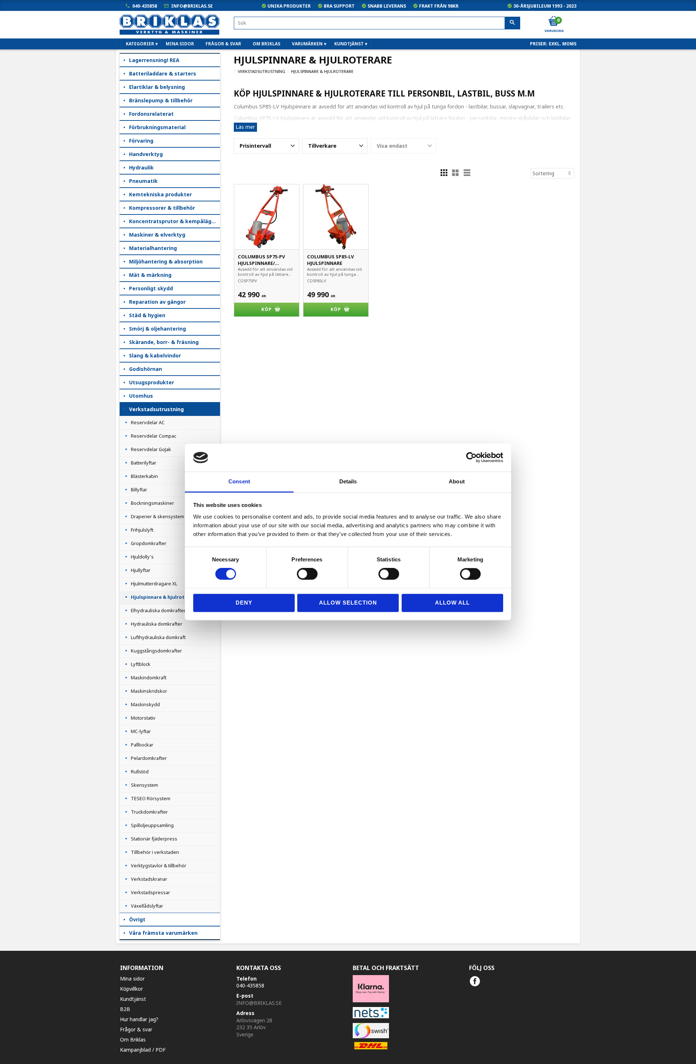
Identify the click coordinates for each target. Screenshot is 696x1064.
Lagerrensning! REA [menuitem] (154, 60)
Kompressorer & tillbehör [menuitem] (162, 207)
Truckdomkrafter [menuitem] (149, 812)
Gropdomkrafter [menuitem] (148, 543)
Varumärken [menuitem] (307, 44)
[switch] (307, 574)
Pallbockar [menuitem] (142, 744)
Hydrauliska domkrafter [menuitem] (156, 624)
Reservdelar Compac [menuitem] (153, 436)
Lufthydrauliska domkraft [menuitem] (158, 637)
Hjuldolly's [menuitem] (142, 556)
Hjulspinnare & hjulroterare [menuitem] (164, 597)
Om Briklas (133, 1039)
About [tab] (457, 481)
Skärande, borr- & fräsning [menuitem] (164, 342)
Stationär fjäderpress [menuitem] (154, 838)
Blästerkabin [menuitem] (144, 476)
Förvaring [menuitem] (141, 140)
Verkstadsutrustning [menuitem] (156, 409)
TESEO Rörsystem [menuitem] (150, 798)
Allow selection (348, 602)
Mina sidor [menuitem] (180, 44)
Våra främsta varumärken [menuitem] (163, 932)
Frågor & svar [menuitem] (223, 44)
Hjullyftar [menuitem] (140, 570)
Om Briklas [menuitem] (266, 44)
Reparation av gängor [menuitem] (157, 301)
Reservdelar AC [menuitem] (148, 422)
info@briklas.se (192, 6)
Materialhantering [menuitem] (153, 248)
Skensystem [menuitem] (144, 785)
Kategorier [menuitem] (140, 44)
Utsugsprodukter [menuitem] (151, 382)
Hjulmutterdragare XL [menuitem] (154, 583)
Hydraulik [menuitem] (141, 167)
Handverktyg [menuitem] (146, 154)
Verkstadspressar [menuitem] (150, 892)
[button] (266, 146)
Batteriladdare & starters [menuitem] (162, 73)
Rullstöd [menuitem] (140, 771)
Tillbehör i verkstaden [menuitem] (155, 852)
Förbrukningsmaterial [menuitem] (157, 127)
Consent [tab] (239, 481)
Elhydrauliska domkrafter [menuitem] (158, 610)
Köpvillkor (131, 988)
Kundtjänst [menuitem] (349, 44)
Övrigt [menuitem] (137, 919)
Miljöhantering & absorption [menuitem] (166, 261)
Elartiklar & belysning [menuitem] (157, 86)
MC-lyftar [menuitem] (141, 731)
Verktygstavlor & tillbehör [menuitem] (158, 865)
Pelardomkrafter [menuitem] (149, 758)
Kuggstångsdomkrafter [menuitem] (156, 650)
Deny (244, 602)
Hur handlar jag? (139, 1019)
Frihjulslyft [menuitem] (142, 530)
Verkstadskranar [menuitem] (149, 879)
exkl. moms (562, 44)
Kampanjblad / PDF (143, 1049)
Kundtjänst (133, 998)
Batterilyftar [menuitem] (143, 462)
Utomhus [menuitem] (141, 395)
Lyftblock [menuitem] (140, 664)
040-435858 (144, 6)
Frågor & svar (136, 1029)
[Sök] (512, 23)
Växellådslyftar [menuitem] (147, 906)
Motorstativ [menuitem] (143, 718)
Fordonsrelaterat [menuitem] (151, 113)
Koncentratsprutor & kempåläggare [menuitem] (174, 221)
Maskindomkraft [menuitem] (148, 677)
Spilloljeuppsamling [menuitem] (152, 825)
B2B (125, 1009)
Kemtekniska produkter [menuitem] (160, 194)
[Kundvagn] (553, 21)
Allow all (452, 602)
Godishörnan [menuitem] (145, 368)
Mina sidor (132, 978)
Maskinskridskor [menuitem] (149, 691)
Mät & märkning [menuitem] (150, 274)
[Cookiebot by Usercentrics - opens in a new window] (471, 457)
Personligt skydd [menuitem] (151, 288)
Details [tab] (348, 481)
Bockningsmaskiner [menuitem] (152, 503)
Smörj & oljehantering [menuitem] (157, 328)
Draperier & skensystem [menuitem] (157, 516)
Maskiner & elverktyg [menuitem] (157, 234)
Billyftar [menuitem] (139, 489)
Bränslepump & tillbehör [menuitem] (160, 100)
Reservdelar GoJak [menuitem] (151, 449)
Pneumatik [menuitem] (143, 180)
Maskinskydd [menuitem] (145, 704)
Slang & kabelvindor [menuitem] (155, 355)
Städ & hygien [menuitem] (147, 315)
